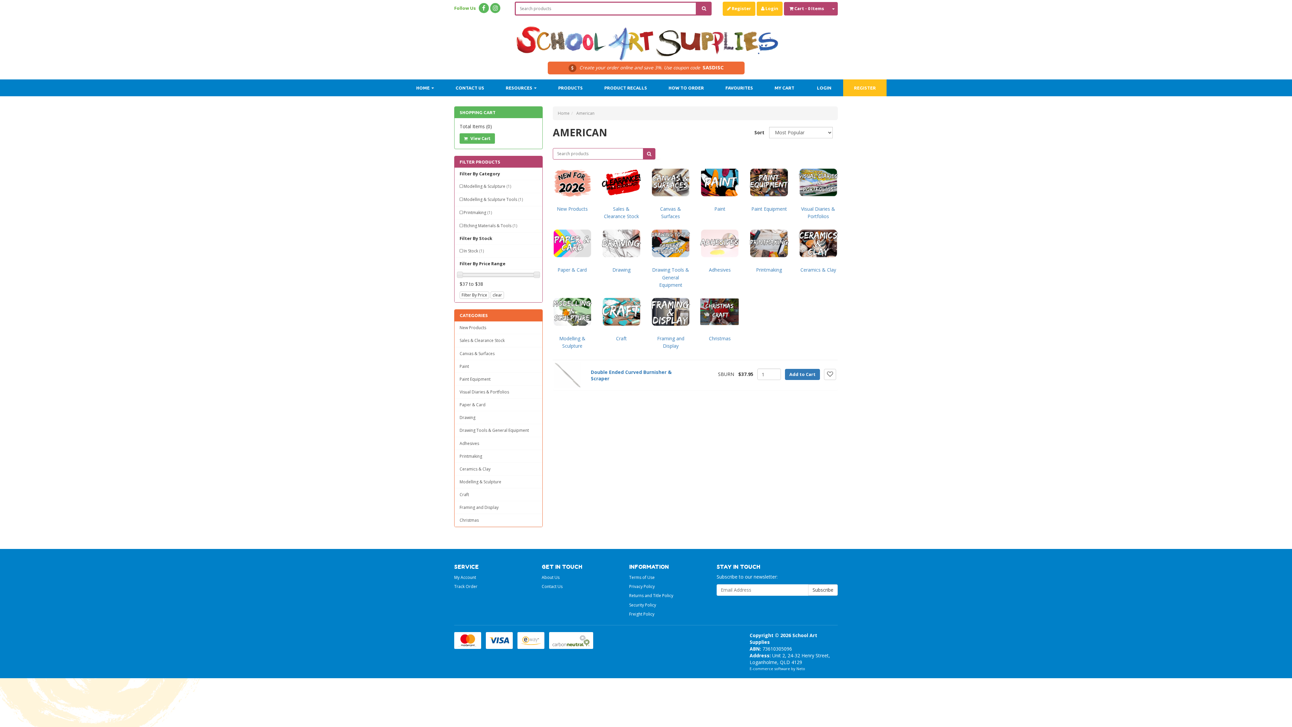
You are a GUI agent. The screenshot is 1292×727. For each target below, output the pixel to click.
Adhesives (469, 443)
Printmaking (478, 212)
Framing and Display (479, 507)
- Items (809, 8)
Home (423, 87)
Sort (759, 132)
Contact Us (470, 87)
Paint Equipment (475, 379)
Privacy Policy (642, 586)
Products (570, 87)
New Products (473, 328)
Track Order (465, 586)
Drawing (467, 417)
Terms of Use (642, 577)
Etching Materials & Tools (490, 226)
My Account (465, 577)
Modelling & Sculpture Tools (493, 199)
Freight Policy (641, 614)
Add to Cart (802, 374)
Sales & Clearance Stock (482, 340)
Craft (464, 494)
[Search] (704, 8)
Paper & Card (473, 405)
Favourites (739, 87)
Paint (464, 366)
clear (497, 295)
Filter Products (480, 162)
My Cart (784, 87)
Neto (800, 668)
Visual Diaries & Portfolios (484, 392)
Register (741, 8)
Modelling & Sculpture (487, 186)
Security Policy (642, 605)
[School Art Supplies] (646, 39)
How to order (686, 87)
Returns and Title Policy (651, 595)
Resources (519, 87)
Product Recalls (625, 87)
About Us (551, 577)
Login (771, 8)
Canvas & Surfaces (477, 353)
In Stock (474, 251)
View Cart (480, 138)
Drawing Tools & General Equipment (494, 430)
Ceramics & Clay (475, 469)
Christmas (469, 520)
